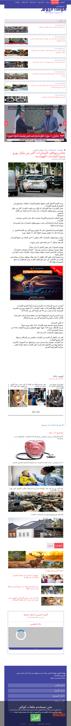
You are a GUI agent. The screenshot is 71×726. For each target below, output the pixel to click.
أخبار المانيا (33, 2)
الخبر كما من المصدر (55, 378)
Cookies (11, 712)
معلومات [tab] (58, 545)
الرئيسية (62, 2)
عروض (48, 2)
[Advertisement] (36, 360)
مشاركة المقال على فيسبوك (51, 425)
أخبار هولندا (52, 150)
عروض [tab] (50, 545)
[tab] (35, 29)
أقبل (35, 717)
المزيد (35, 648)
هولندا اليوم (55, 2)
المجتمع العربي (60, 6)
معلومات (17, 2)
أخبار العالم (25, 2)
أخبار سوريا (41, 2)
